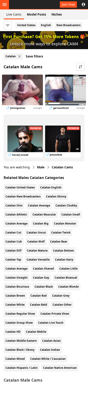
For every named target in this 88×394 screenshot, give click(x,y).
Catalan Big (41, 223)
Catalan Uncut (36, 232)
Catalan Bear (58, 241)
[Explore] (4, 4)
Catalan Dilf (13, 250)
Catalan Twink (60, 232)
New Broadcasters (68, 25)
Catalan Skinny (56, 196)
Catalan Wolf (36, 241)
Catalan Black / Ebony (20, 350)
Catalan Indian (50, 350)
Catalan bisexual (66, 277)
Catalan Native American (60, 368)
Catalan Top (13, 259)
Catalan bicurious (17, 287)
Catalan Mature (37, 250)
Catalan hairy (64, 259)
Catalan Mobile (36, 332)
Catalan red (38, 296)
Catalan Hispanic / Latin (21, 368)
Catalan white (15, 305)
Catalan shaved (43, 268)
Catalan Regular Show (20, 314)
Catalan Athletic (16, 214)
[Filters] (8, 25)
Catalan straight (16, 277)
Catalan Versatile (38, 259)
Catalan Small (70, 214)
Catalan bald (38, 305)
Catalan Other (62, 305)
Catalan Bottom (63, 250)
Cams (62, 167)
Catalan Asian (51, 341)
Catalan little (68, 268)
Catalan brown (15, 296)
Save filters (34, 56)
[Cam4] (24, 4)
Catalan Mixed (15, 359)
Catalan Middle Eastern (21, 341)
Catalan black (44, 287)
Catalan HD (13, 332)
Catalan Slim (14, 205)
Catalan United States (20, 187)
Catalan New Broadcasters (23, 196)
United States (26, 25)
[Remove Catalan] (19, 56)
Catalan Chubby (66, 205)
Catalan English (50, 187)
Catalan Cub (13, 241)
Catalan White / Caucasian (48, 359)
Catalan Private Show (54, 314)
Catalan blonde (68, 287)
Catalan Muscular (44, 214)
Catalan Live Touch (50, 323)
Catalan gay (41, 277)
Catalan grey (60, 296)
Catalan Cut (13, 232)
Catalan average (16, 268)
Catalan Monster (65, 223)
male (40, 167)
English (46, 25)
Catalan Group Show (19, 323)
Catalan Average (39, 205)
